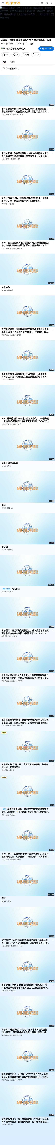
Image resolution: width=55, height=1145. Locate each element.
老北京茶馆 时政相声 (15, 48)
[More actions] (53, 109)
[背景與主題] (47, 3)
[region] (27, 22)
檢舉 (37, 55)
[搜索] (38, 3)
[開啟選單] (3, 3)
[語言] (42, 3)
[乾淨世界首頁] (13, 3)
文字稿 (12, 62)
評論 (4, 62)
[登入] (51, 3)
